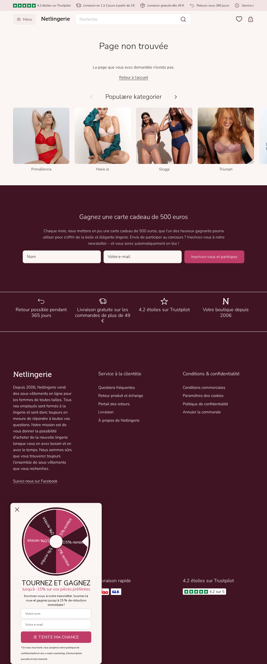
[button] (133, 19)
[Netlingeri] (55, 19)
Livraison (105, 412)
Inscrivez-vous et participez (214, 256)
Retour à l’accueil (133, 77)
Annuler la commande (202, 412)
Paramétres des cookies (203, 395)
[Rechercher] (183, 19)
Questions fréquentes (116, 387)
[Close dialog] (17, 509)
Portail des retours (114, 404)
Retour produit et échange (120, 395)
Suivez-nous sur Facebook (35, 481)
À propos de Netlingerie (118, 420)
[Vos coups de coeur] (239, 19)
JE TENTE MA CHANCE (56, 637)
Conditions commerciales (204, 387)
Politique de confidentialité (205, 404)
